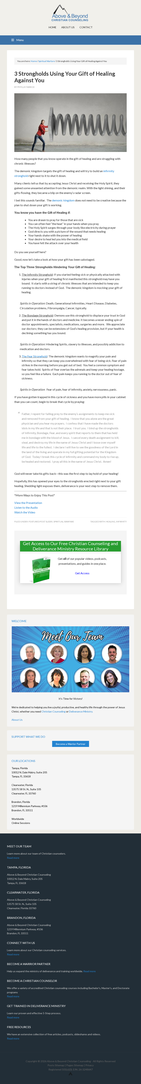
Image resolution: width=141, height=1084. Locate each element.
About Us (17, 719)
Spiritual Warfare (63, 521)
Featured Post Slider (41, 521)
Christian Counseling (53, 711)
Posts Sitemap (56, 1065)
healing (110, 521)
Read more (13, 857)
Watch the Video (24, 512)
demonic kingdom (63, 200)
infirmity (121, 521)
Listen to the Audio (26, 507)
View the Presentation (28, 502)
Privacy (89, 1065)
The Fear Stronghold (34, 356)
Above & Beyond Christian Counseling (70, 13)
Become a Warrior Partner (70, 743)
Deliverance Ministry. (81, 711)
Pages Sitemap (74, 1065)
